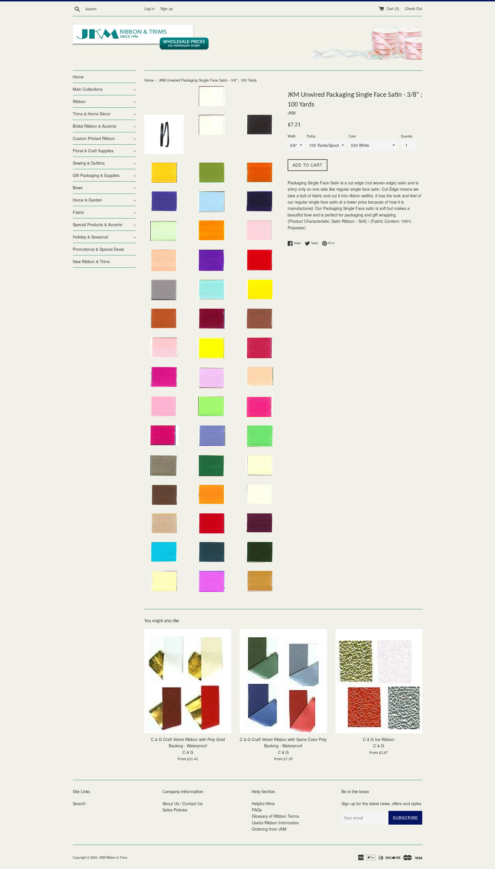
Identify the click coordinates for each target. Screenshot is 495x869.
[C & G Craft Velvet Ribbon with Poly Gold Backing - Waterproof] (187, 681)
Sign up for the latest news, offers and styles (381, 803)
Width (292, 136)
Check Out (413, 8)
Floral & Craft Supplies (104, 150)
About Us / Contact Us (182, 803)
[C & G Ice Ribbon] (378, 681)
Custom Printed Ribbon (104, 138)
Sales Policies (174, 810)
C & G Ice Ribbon (378, 739)
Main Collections (104, 89)
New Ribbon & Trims (91, 261)
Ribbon (104, 101)
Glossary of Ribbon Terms (275, 816)
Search (79, 803)
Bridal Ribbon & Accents (104, 126)
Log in (149, 8)
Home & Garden (104, 200)
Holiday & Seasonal (104, 237)
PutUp (311, 136)
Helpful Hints (263, 803)
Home (78, 77)
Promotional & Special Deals (98, 249)
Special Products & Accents (104, 224)
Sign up (166, 8)
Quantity (406, 136)
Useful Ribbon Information (275, 822)
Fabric (104, 212)
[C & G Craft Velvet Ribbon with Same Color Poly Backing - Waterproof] (283, 681)
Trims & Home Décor (104, 114)
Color (352, 136)
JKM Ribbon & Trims (113, 857)
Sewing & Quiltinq (104, 163)
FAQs (257, 810)
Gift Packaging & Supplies (104, 175)
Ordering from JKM (269, 829)
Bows (104, 187)
